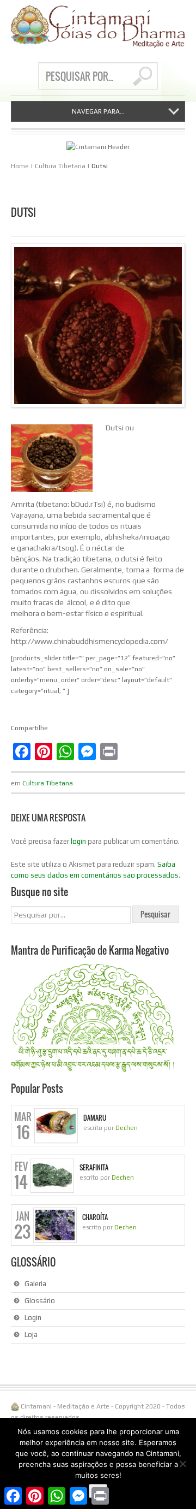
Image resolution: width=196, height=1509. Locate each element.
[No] (182, 1463)
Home (20, 166)
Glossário (39, 1301)
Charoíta (95, 1217)
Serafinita (93, 1167)
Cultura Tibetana (60, 166)
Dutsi (99, 166)
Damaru (94, 1118)
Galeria (35, 1284)
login (78, 841)
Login (32, 1317)
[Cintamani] (98, 26)
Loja (31, 1334)
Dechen (126, 1128)
